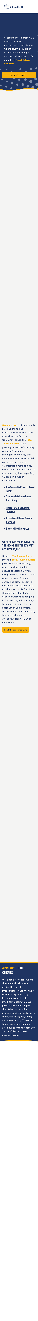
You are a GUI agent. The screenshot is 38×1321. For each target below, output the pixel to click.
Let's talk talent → (19, 75)
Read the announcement (15, 630)
